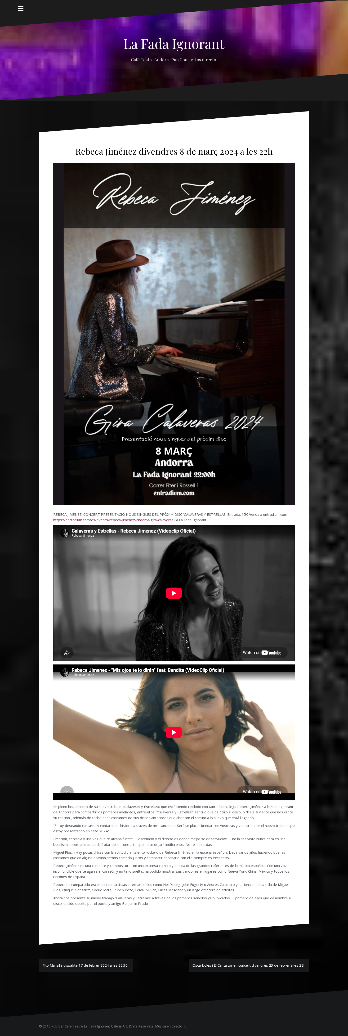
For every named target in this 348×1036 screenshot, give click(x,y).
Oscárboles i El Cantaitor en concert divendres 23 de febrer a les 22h (248, 965)
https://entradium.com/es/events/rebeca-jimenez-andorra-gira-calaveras (113, 519)
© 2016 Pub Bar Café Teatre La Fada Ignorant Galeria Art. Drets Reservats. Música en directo (110, 1026)
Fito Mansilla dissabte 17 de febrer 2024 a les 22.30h (86, 965)
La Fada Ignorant (174, 43)
